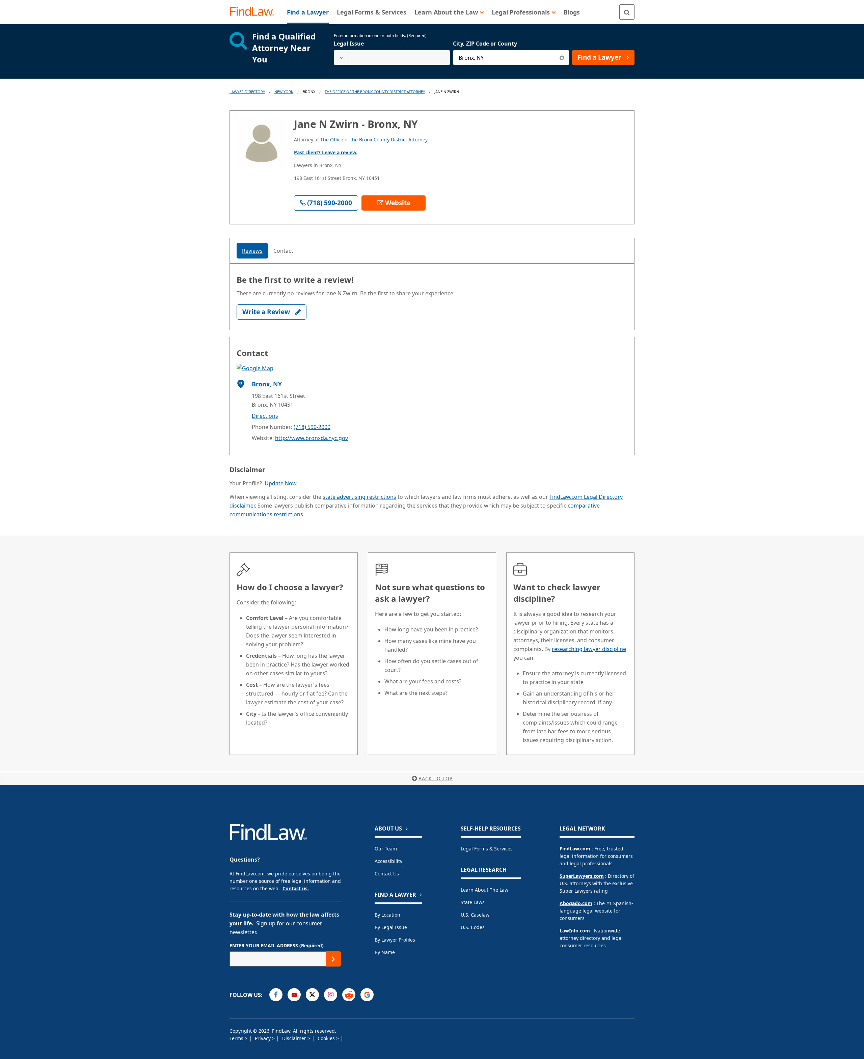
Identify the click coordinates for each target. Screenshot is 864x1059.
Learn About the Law (484, 890)
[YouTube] (294, 994)
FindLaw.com (575, 848)
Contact (283, 250)
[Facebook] (275, 994)
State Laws (473, 902)
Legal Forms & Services (487, 848)
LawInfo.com (575, 930)
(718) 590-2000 (312, 427)
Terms (237, 1038)
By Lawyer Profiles (395, 939)
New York (283, 91)
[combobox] (392, 57)
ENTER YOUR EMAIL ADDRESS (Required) (277, 945)
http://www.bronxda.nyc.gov (311, 438)
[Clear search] (561, 57)
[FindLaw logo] (254, 12)
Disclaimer (294, 1038)
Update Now (281, 483)
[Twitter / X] (312, 994)
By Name (385, 952)
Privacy (263, 1038)
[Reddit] (348, 994)
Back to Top (435, 778)
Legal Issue (349, 43)
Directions (265, 415)
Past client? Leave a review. (325, 152)
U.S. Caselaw (475, 915)
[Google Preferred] (367, 994)
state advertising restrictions (359, 496)
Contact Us (387, 873)
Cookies (327, 1038)
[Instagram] (330, 994)
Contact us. (295, 888)
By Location (387, 915)
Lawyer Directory (247, 91)
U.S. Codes (473, 927)
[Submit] (333, 959)
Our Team (386, 848)
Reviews (252, 250)
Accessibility (388, 861)
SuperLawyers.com (582, 876)
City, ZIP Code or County (485, 43)
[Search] (626, 12)
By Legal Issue (391, 927)
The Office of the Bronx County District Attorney (375, 91)
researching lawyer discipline (589, 649)
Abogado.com (576, 903)
